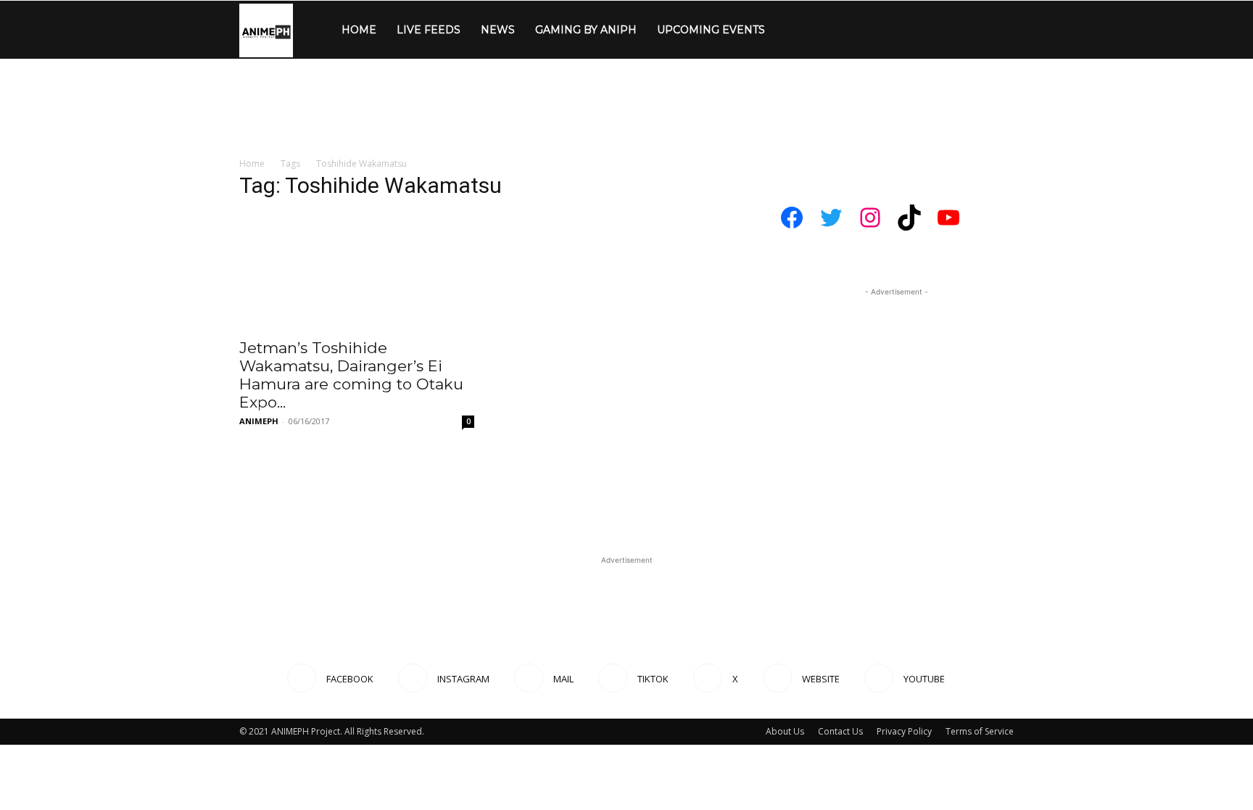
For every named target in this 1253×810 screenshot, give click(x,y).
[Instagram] (813, 30)
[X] (887, 30)
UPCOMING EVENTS (711, 29)
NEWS (498, 29)
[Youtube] (936, 30)
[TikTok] (862, 30)
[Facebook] (788, 30)
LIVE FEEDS (428, 29)
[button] (996, 31)
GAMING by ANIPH (586, 29)
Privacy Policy (904, 731)
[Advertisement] (626, 184)
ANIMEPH (258, 421)
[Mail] (837, 30)
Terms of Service (980, 731)
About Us (785, 731)
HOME (359, 29)
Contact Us (840, 731)
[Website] (911, 30)
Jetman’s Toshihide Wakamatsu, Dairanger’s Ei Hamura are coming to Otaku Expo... (351, 375)
